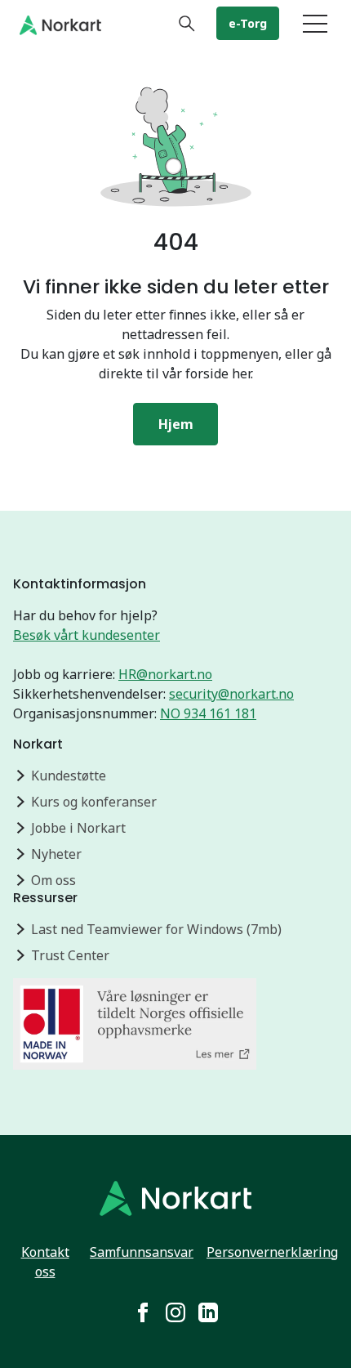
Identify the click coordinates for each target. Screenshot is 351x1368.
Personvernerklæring (272, 1252)
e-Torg (248, 23)
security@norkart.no (231, 694)
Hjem (175, 424)
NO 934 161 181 (208, 713)
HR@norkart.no (165, 674)
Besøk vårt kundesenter (86, 635)
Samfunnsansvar (141, 1252)
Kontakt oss (45, 1262)
